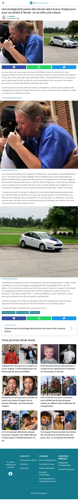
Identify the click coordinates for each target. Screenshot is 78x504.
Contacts (24, 464)
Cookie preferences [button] (66, 469)
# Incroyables (23, 312)
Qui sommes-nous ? (28, 460)
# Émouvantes (8, 312)
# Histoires (34, 312)
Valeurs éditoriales (47, 468)
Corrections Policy (46, 464)
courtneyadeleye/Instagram (13, 98)
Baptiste (12, 16)
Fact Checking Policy (47, 460)
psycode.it (24, 468)
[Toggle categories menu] (3, 3)
